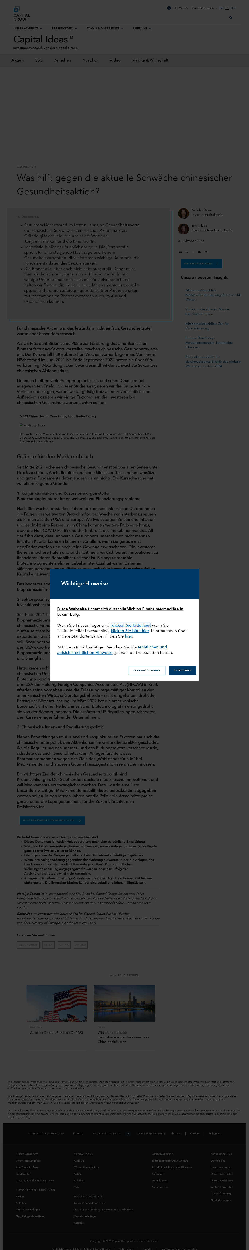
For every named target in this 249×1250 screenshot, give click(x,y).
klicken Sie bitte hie (129, 631)
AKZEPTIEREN (182, 670)
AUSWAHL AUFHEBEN (147, 670)
